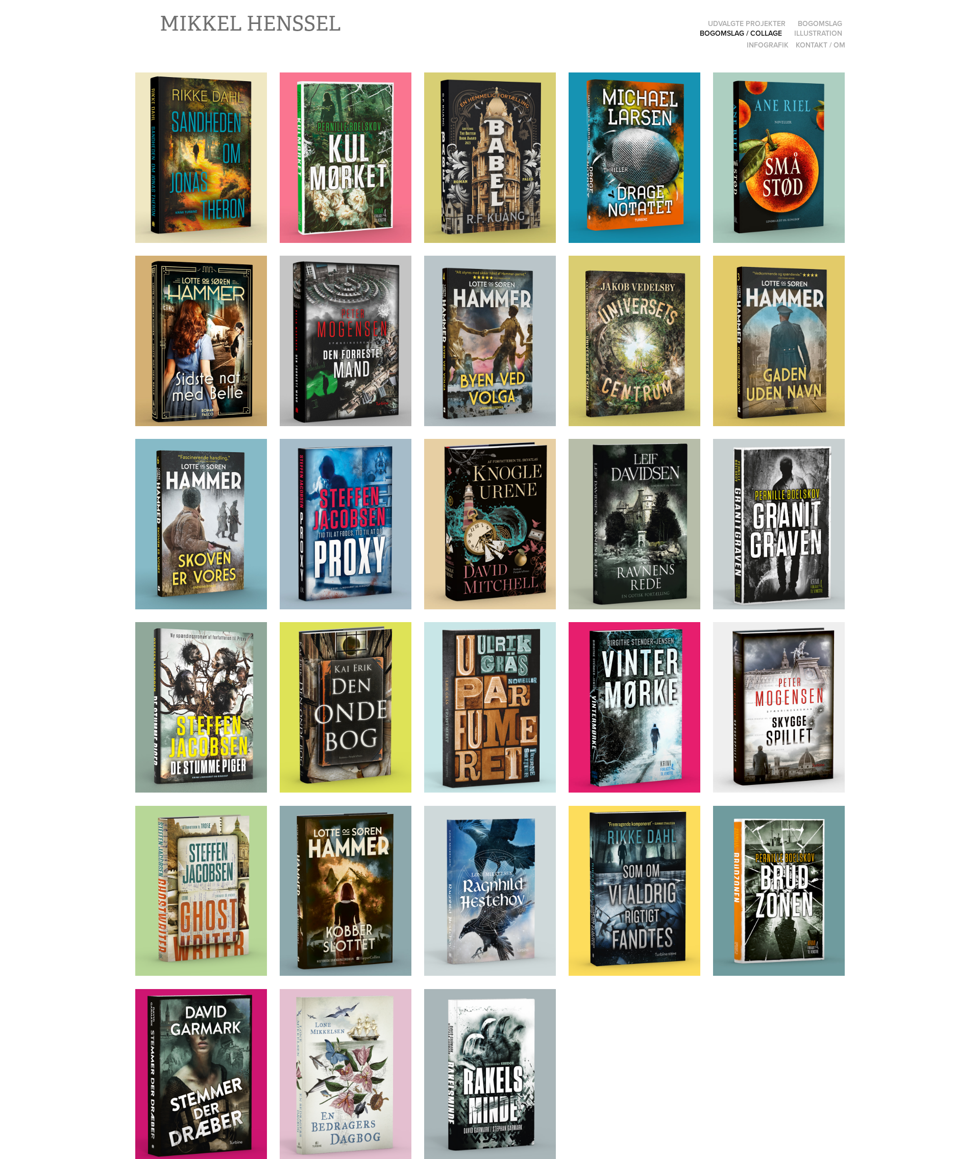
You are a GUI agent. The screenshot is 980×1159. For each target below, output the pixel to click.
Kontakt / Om (820, 45)
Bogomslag (820, 23)
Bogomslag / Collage (741, 33)
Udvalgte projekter (747, 23)
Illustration (818, 33)
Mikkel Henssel (250, 24)
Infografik (768, 45)
